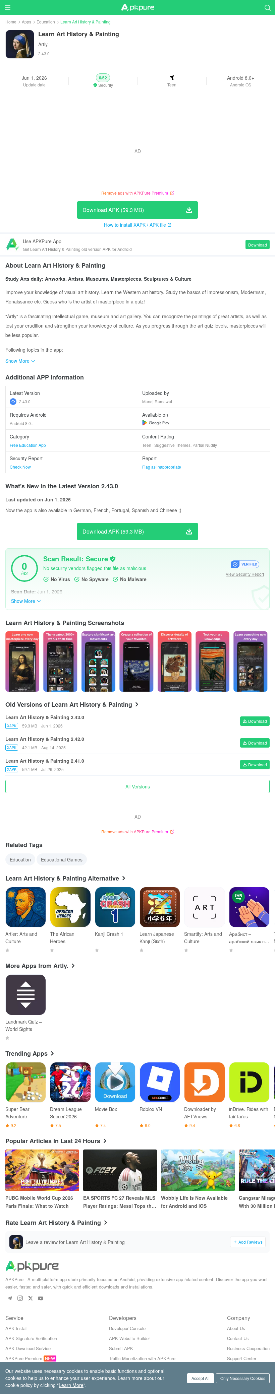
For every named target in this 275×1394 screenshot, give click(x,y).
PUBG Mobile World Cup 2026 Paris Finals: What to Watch (39, 1201)
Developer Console (127, 1328)
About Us (236, 1328)
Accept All (200, 1378)
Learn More (71, 1385)
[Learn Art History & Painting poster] (22, 661)
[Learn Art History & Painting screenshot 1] (60, 661)
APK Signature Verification (31, 1338)
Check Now (20, 467)
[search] (267, 7)
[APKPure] (137, 8)
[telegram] (9, 1299)
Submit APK (121, 1348)
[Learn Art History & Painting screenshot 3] (136, 661)
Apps (26, 21)
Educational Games (61, 859)
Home (10, 21)
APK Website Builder (129, 1338)
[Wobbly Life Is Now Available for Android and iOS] (198, 1170)
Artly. (43, 44)
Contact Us (238, 1338)
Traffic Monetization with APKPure (142, 1358)
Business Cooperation (248, 1348)
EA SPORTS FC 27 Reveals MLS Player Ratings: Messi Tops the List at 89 (119, 1202)
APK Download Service (28, 1348)
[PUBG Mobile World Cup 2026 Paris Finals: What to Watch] (42, 1170)
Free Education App (28, 445)
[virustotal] (112, 559)
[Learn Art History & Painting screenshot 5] (212, 661)
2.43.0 (25, 401)
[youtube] (41, 1299)
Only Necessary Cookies (242, 1378)
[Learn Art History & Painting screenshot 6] (250, 661)
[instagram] (20, 1299)
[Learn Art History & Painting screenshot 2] (98, 661)
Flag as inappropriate (161, 467)
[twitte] (30, 1299)
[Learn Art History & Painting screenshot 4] (174, 661)
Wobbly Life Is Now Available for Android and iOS (194, 1201)
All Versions (137, 786)
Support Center (241, 1358)
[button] (103, 80)
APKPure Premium (23, 1358)
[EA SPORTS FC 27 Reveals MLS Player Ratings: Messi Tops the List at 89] (120, 1170)
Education (46, 21)
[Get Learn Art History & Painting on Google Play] (155, 422)
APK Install (16, 1328)
